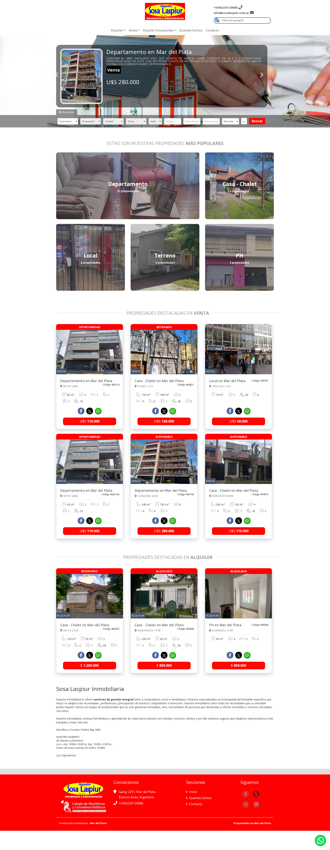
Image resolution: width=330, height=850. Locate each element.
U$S (89, 421)
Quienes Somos (190, 30)
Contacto (212, 30)
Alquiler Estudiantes (158, 30)
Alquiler (117, 30)
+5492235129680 (131, 803)
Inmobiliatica (81, 823)
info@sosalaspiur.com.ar (231, 13)
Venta (133, 30)
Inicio (192, 792)
